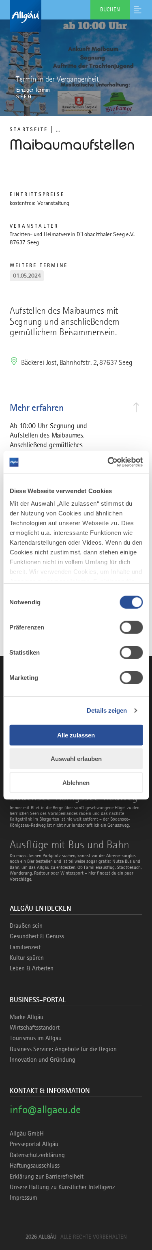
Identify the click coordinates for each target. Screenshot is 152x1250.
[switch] (131, 627)
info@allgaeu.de (45, 1109)
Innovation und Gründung (42, 1059)
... (58, 129)
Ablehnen (76, 782)
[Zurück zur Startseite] (76, 16)
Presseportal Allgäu (34, 1144)
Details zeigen (107, 710)
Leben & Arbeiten (32, 968)
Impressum (23, 1197)
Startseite (29, 129)
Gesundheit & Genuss (37, 936)
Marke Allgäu (26, 1017)
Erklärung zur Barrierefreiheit (46, 1176)
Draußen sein (26, 925)
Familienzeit (25, 947)
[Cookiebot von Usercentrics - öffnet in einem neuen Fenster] (108, 462)
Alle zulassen (76, 734)
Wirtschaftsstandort (35, 1027)
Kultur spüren (27, 957)
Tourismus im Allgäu (36, 1038)
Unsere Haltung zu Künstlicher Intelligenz (62, 1187)
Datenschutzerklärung (37, 1155)
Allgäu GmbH (27, 1133)
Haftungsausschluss (35, 1165)
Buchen (110, 9)
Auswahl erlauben (76, 758)
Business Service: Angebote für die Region (63, 1049)
